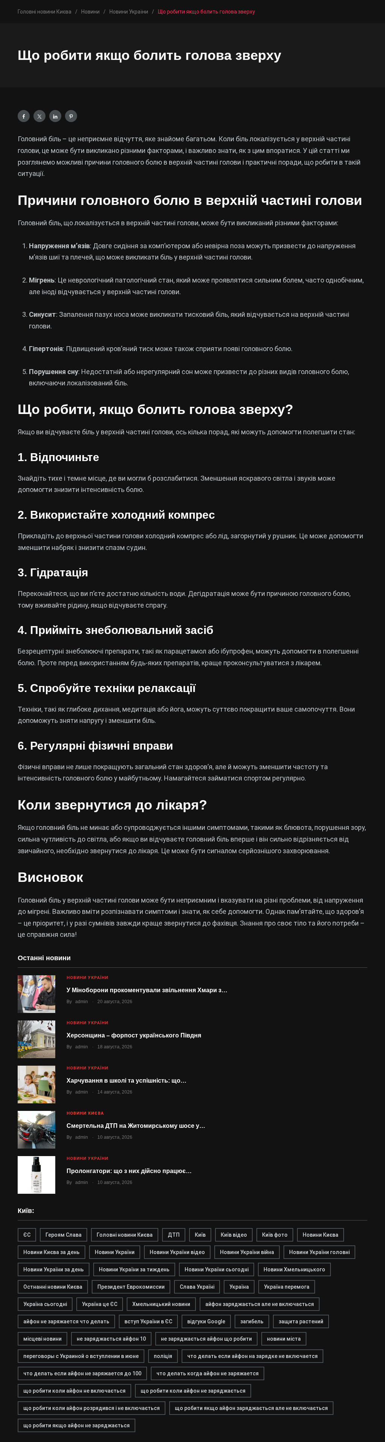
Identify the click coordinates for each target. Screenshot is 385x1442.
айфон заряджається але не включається (259, 1304)
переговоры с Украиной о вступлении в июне (81, 1356)
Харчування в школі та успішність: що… (126, 1080)
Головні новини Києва (125, 1235)
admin (81, 1001)
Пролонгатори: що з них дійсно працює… (129, 1171)
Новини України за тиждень (134, 1269)
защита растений (301, 1321)
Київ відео (234, 1235)
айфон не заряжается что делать (66, 1321)
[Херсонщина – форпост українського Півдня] (36, 1039)
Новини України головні (319, 1252)
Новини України (87, 977)
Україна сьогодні (45, 1304)
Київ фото (275, 1235)
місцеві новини (42, 1339)
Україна (239, 1287)
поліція (163, 1356)
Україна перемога (286, 1287)
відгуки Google (206, 1321)
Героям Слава (63, 1235)
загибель (252, 1321)
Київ (200, 1235)
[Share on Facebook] (24, 116)
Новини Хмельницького (294, 1269)
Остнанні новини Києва (52, 1287)
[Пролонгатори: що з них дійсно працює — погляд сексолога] (36, 1175)
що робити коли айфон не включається (74, 1391)
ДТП (174, 1235)
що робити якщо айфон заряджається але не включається (251, 1408)
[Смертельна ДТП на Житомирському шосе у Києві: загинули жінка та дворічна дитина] (36, 1130)
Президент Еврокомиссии (131, 1287)
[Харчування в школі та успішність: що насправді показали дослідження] (36, 1084)
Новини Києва (85, 1113)
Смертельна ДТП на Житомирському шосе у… (136, 1126)
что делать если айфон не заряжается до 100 (82, 1373)
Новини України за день (53, 1269)
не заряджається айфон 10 (111, 1339)
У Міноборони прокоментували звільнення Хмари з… (147, 990)
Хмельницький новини (161, 1304)
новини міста (284, 1339)
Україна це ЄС (99, 1304)
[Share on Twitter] (39, 116)
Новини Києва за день (51, 1252)
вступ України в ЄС (148, 1321)
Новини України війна (247, 1252)
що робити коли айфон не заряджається (193, 1391)
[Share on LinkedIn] (55, 116)
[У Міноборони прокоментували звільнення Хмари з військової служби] (36, 994)
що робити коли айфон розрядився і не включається (91, 1408)
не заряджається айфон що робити (206, 1339)
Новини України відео (177, 1252)
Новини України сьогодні (217, 1269)
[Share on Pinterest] (71, 116)
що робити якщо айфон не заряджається (76, 1425)
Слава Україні (197, 1287)
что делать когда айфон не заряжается (207, 1373)
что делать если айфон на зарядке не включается (252, 1356)
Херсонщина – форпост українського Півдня (134, 1035)
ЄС (26, 1235)
